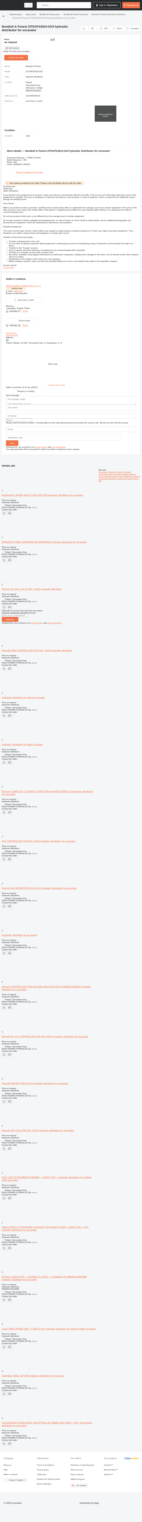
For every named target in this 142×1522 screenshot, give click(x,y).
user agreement (59, 447)
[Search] (39, 5)
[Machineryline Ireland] (11, 5)
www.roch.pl (11, 333)
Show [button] (25, 311)
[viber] (10, 315)
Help (5, 1470)
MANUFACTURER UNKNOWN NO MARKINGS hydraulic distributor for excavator (44, 542)
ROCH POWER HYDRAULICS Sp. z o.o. (23, 286)
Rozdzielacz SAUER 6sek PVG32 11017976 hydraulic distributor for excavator (42, 495)
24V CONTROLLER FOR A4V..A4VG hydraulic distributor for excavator (38, 841)
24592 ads (18, 291)
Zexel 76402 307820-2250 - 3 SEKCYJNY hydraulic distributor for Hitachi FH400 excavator (49, 1329)
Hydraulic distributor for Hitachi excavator (23, 697)
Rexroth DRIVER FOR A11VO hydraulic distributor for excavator (35, 1083)
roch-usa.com (12, 335)
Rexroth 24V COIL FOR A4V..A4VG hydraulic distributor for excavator (38, 1130)
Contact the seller (16, 57)
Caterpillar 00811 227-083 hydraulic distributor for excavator (33, 1376)
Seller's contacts (10, 1474)
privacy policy (41, 447)
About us (7, 1465)
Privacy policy (43, 1470)
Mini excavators (116, 474)
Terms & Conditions (45, 1465)
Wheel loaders (129, 474)
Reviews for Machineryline (48, 1479)
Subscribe (10, 619)
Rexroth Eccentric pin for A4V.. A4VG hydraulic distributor (32, 589)
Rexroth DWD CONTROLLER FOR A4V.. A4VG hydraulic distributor (37, 650)
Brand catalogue (44, 1484)
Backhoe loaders (116, 479)
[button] (84, 28)
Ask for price (14, 48)
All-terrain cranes (116, 476)
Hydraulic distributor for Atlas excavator (22, 744)
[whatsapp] (7, 315)
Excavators (104, 472)
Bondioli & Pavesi (33, 66)
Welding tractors (116, 472)
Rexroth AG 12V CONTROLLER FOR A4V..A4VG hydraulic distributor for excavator (45, 1036)
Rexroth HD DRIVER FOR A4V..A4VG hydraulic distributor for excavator (39, 888)
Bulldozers (129, 476)
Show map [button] (52, 364)
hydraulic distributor (34, 77)
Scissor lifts (104, 476)
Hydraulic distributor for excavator (19, 935)
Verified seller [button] (17, 288)
